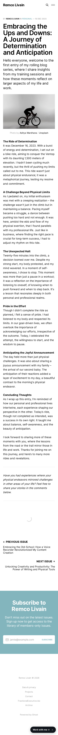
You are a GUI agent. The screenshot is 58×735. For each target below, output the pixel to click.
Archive (29, 705)
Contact (29, 696)
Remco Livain (13, 5)
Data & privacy (29, 687)
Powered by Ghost (29, 714)
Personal (27, 19)
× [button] (52, 729)
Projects (29, 692)
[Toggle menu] (53, 5)
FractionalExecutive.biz (29, 701)
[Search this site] (47, 5)
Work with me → (43, 729)
